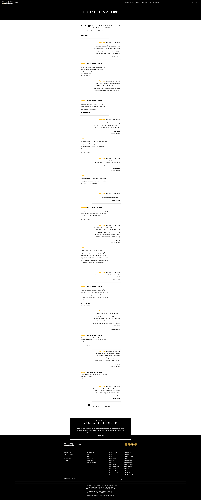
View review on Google (115, 57)
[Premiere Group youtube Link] (132, 444)
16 (117, 25)
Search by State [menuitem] (145, 2)
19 (93, 27)
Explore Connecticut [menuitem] (113, 454)
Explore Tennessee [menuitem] (128, 466)
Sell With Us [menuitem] (132, 2)
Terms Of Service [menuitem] (129, 479)
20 (96, 27)
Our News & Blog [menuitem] (67, 458)
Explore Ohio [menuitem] (126, 458)
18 (91, 27)
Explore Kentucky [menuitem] (112, 462)
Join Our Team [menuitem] (67, 456)
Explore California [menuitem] (113, 452)
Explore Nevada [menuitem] (127, 454)
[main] (100, 207)
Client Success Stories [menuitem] (68, 454)
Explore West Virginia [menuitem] (128, 472)
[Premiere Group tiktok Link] (135, 444)
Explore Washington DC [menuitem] (128, 474)
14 (113, 25)
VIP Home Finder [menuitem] (90, 460)
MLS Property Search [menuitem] (91, 452)
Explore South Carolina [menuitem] (128, 464)
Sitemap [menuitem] (135, 479)
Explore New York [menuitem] (127, 452)
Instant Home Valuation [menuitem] (91, 462)
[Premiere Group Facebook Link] (126, 444)
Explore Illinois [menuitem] (112, 460)
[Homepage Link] (11, 2)
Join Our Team (100, 435)
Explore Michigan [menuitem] (112, 468)
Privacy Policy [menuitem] (121, 479)
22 (100, 27)
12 (109, 25)
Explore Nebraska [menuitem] (112, 470)
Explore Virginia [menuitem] (127, 470)
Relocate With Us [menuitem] (90, 458)
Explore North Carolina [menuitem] (128, 456)
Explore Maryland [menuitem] (112, 464)
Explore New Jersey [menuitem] (113, 474)
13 (111, 25)
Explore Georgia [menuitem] (112, 458)
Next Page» (107, 27)
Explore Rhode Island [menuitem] (128, 462)
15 (115, 25)
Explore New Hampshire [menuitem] (114, 472)
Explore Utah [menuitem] (126, 468)
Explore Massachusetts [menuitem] (114, 466)
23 (102, 27)
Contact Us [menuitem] (157, 2)
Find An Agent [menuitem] (138, 2)
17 (119, 25)
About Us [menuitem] (152, 2)
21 (98, 27)
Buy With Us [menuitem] (126, 2)
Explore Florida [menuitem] (112, 456)
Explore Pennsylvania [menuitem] (128, 460)
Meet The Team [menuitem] (67, 452)
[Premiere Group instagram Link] (129, 444)
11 (107, 25)
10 (105, 25)
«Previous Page (84, 25)
